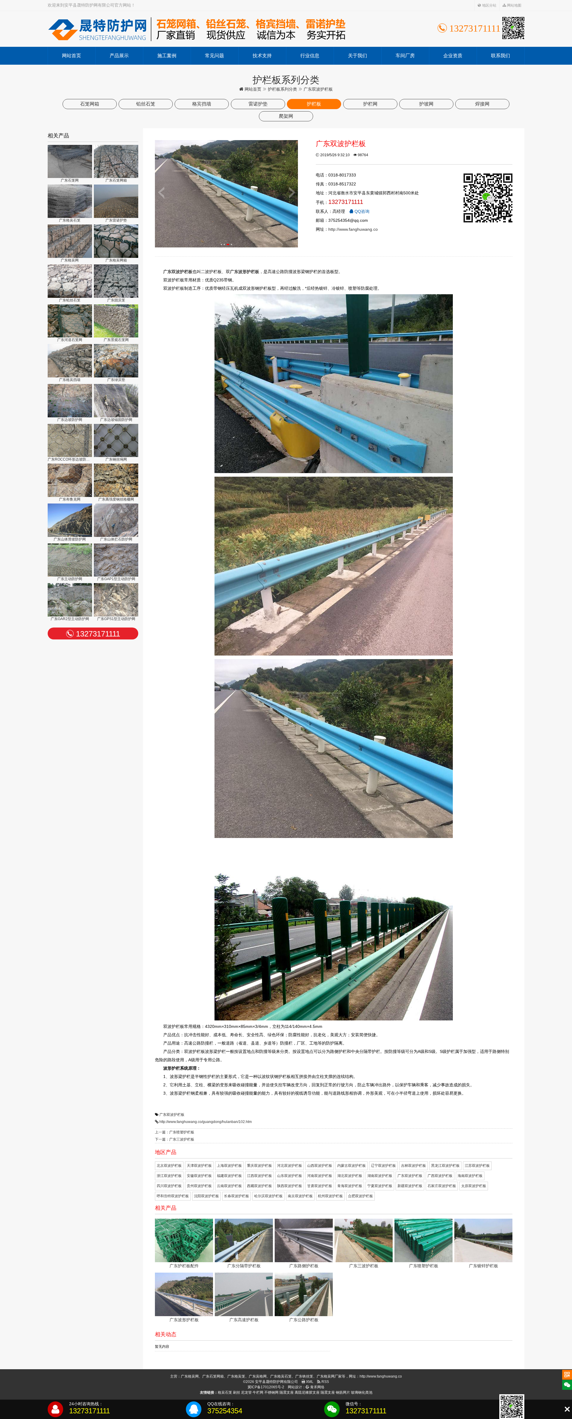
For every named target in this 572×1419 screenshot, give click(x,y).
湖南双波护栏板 (379, 1176)
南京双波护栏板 (300, 1196)
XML (309, 1382)
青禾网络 (316, 1387)
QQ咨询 (361, 211)
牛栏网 (258, 1392)
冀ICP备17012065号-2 (266, 1387)
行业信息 (309, 55)
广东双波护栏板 (171, 1115)
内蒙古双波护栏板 (351, 1166)
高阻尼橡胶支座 (307, 1392)
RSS (325, 1382)
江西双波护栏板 (259, 1176)
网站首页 (71, 55)
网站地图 (513, 5)
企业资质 (452, 55)
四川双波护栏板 (169, 1186)
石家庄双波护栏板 (442, 1186)
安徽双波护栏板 (199, 1176)
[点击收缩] (567, 1409)
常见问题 (214, 55)
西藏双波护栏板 (259, 1186)
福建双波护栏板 (229, 1176)
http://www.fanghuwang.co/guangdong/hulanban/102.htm (205, 1122)
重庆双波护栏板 (259, 1166)
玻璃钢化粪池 (361, 1392)
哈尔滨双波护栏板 (268, 1196)
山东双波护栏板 (289, 1176)
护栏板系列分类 (282, 89)
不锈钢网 (271, 1392)
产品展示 (119, 55)
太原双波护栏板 (473, 1186)
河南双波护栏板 (319, 1176)
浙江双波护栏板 (169, 1176)
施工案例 (166, 55)
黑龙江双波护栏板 (445, 1166)
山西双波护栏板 (319, 1166)
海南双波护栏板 (470, 1176)
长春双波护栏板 (236, 1196)
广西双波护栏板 (440, 1176)
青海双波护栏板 (349, 1186)
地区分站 (488, 5)
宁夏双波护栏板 (379, 1186)
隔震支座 (286, 1392)
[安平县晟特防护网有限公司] (197, 29)
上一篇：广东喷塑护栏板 (174, 1132)
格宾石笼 (225, 1392)
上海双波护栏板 (229, 1166)
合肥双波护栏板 (360, 1196)
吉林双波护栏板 (413, 1166)
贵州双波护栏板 (199, 1186)
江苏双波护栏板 (477, 1166)
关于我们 (357, 55)
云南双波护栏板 (229, 1186)
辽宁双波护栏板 (383, 1166)
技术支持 (262, 55)
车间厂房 (405, 55)
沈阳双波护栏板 (206, 1196)
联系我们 (500, 55)
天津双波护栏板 (199, 1166)
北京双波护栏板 (169, 1166)
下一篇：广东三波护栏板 (174, 1139)
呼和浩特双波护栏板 (173, 1196)
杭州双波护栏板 (330, 1196)
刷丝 (236, 1392)
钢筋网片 (343, 1392)
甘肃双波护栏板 (319, 1186)
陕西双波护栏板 (289, 1186)
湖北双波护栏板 (349, 1176)
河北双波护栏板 (289, 1166)
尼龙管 (246, 1392)
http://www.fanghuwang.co (353, 229)
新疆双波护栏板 (409, 1186)
